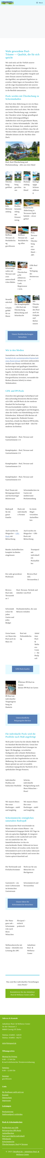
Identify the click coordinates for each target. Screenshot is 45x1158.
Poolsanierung (7, 1112)
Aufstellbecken (8, 1133)
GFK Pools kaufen (23, 669)
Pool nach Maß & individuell (13, 1136)
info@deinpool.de (9, 1043)
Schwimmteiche (8, 1142)
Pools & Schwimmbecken (12, 1122)
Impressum (6, 1100)
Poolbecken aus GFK (10, 1128)
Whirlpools (6, 1139)
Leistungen (6, 1106)
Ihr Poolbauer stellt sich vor (13, 1092)
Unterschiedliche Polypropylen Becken (22, 719)
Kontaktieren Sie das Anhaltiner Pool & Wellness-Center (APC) (22, 993)
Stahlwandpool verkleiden (12, 1114)
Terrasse (24, 1144)
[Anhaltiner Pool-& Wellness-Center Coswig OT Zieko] (7, 2)
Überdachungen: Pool (10, 1144)
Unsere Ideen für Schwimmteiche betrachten (22, 903)
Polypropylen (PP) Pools (11, 1130)
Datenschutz (7, 1098)
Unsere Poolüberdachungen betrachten (22, 335)
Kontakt (5, 1095)
